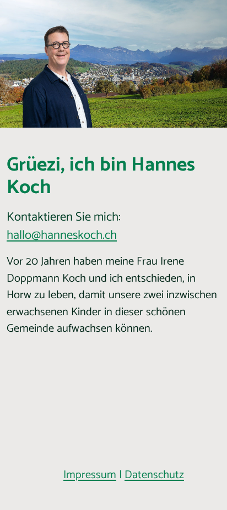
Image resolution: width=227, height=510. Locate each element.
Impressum (89, 475)
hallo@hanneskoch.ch (62, 235)
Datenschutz (154, 475)
